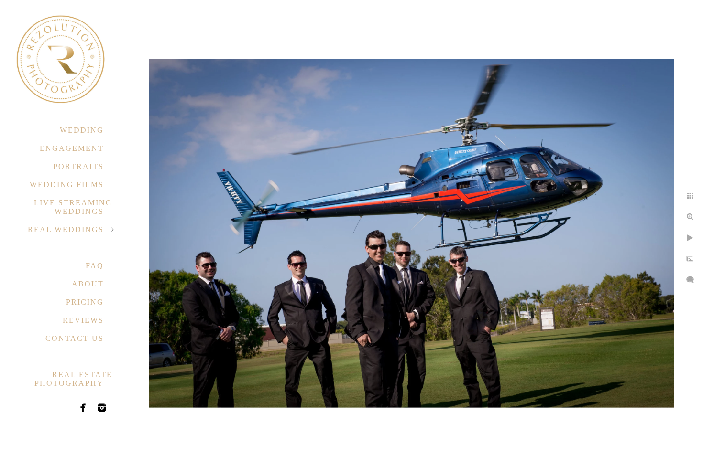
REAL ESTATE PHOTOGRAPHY (73, 379)
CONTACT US (74, 338)
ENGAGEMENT (72, 148)
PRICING (85, 302)
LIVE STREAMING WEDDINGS (73, 207)
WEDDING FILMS (67, 184)
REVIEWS (83, 320)
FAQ (95, 266)
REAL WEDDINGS (66, 229)
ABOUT (88, 284)
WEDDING (82, 130)
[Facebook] (83, 408)
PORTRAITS (78, 166)
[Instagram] (102, 408)
